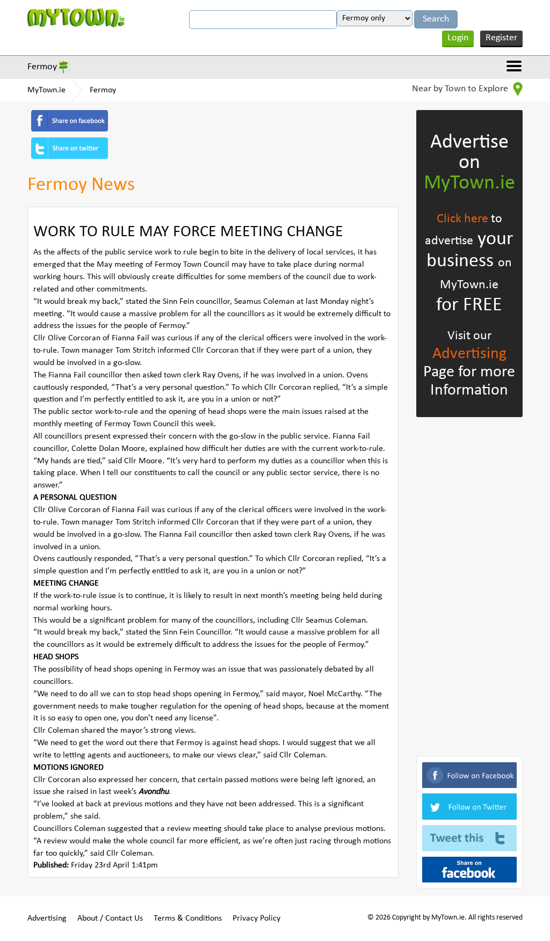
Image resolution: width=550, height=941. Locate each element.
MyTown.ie (46, 90)
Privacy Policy (256, 918)
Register (501, 38)
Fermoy (42, 67)
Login (457, 38)
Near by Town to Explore (461, 89)
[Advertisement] (469, 585)
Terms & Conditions (188, 918)
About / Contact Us (110, 918)
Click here (462, 219)
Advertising (469, 354)
